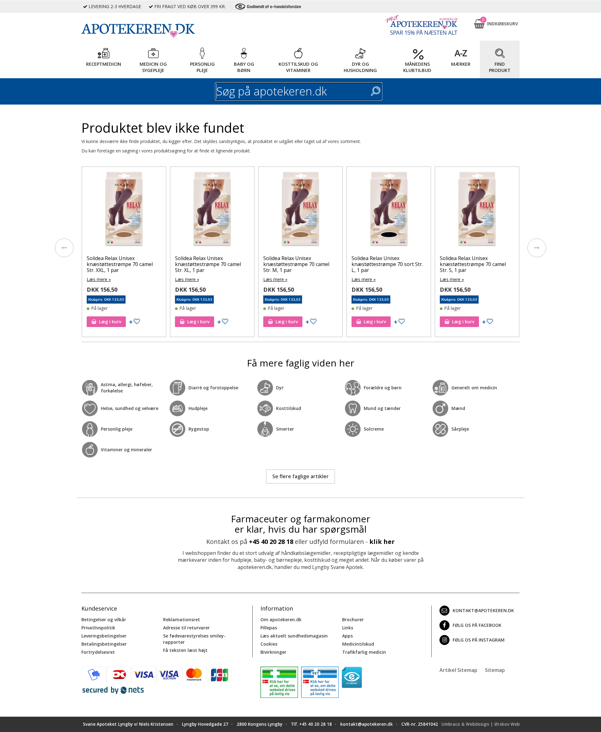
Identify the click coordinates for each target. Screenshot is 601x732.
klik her (382, 541)
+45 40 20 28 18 (271, 541)
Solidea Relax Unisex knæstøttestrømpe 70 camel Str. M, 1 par (296, 264)
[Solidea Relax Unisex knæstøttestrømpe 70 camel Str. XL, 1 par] (212, 210)
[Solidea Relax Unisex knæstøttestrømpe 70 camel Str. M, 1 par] (300, 210)
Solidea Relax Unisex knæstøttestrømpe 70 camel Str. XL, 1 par (208, 264)
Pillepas (268, 628)
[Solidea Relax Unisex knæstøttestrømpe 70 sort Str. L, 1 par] (389, 210)
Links (347, 628)
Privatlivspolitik (98, 628)
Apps (347, 636)
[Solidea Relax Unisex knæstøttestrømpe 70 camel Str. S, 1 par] (477, 210)
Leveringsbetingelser (103, 636)
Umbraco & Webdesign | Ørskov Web (480, 724)
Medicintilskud (358, 644)
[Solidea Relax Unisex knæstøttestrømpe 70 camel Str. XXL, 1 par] (124, 210)
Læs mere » (99, 279)
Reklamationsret (181, 619)
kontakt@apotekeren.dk (483, 610)
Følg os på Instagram (479, 640)
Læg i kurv (110, 322)
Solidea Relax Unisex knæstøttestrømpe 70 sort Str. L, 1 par (387, 264)
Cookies (268, 644)
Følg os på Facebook (477, 625)
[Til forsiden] (166, 31)
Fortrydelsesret (98, 652)
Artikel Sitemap (458, 670)
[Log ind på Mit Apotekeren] (421, 24)
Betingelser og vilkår (103, 619)
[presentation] (64, 247)
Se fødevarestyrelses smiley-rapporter (194, 639)
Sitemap (495, 670)
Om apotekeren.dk (280, 619)
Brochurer (353, 619)
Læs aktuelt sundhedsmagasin (294, 636)
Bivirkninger (273, 652)
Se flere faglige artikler (300, 476)
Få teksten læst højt (185, 650)
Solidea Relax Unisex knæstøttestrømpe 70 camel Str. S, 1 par (473, 264)
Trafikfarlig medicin (364, 652)
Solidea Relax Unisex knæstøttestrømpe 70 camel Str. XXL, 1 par (120, 264)
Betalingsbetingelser (104, 644)
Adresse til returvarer (186, 628)
